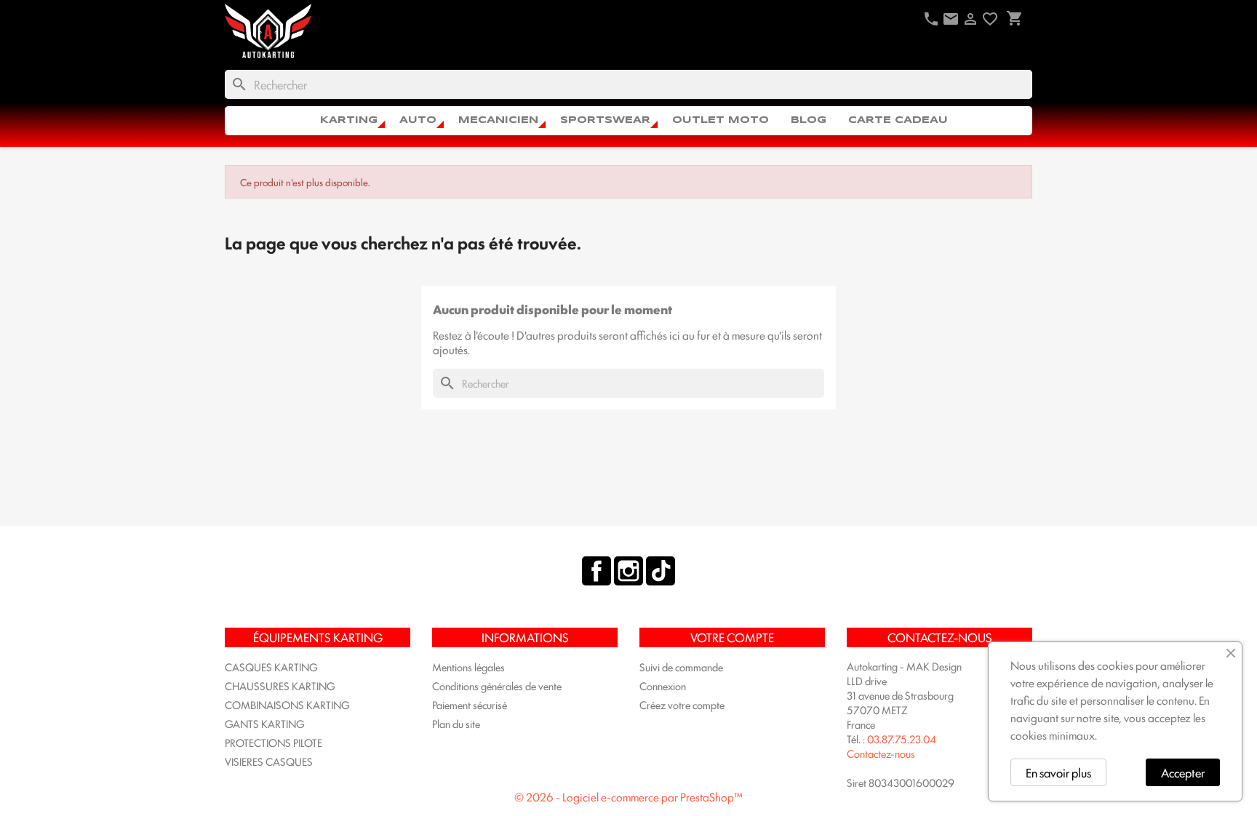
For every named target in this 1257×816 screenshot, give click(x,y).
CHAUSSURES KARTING (280, 685)
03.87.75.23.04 (901, 738)
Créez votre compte (682, 704)
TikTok (660, 570)
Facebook (596, 570)
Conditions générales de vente (497, 685)
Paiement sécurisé (469, 704)
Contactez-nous (881, 753)
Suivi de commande (681, 666)
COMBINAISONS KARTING (287, 704)
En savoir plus (1058, 772)
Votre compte (732, 637)
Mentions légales (468, 666)
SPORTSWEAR (605, 120)
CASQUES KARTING (271, 666)
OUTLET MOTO (720, 120)
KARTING (349, 120)
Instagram (628, 570)
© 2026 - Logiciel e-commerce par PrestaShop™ (628, 796)
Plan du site (456, 723)
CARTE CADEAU (898, 120)
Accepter (1183, 772)
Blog (808, 120)
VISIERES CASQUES (269, 761)
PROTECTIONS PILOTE (273, 742)
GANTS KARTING (265, 723)
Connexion (662, 685)
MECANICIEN (498, 120)
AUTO (417, 120)
